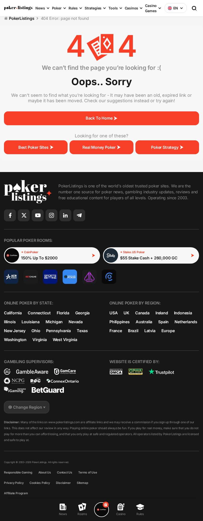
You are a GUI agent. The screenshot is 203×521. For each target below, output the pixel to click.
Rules (140, 514)
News (63, 514)
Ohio (35, 330)
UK (126, 312)
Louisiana (30, 321)
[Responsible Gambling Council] (35, 381)
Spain (163, 321)
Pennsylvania (58, 330)
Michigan (54, 321)
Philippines (119, 321)
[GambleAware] (32, 372)
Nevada (76, 321)
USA (113, 312)
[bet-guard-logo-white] (48, 390)
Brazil (133, 330)
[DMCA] (116, 372)
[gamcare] (65, 372)
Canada (142, 312)
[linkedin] (65, 215)
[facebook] (10, 215)
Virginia (39, 339)
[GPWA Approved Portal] (135, 372)
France (115, 330)
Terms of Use (87, 472)
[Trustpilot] (161, 372)
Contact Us (64, 472)
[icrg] (7, 372)
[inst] (51, 215)
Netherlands (186, 321)
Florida (63, 312)
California (13, 312)
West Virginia (65, 339)
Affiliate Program (16, 493)
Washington (15, 339)
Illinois (10, 321)
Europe (168, 330)
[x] (24, 215)
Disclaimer (63, 483)
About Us (44, 472)
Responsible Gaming (18, 472)
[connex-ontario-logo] (63, 381)
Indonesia (183, 312)
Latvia (149, 330)
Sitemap (82, 483)
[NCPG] (14, 381)
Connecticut (39, 312)
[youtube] (38, 215)
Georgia (82, 312)
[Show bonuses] (101, 509)
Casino (121, 514)
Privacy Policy (14, 483)
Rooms (82, 514)
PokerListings (21, 18)
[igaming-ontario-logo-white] (15, 390)
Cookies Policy (39, 483)
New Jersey (14, 330)
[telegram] (79, 215)
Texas (82, 330)
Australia (144, 321)
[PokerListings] (18, 8)
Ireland (161, 312)
